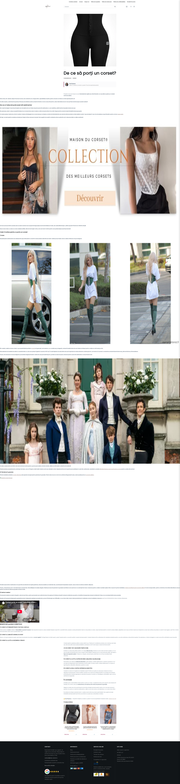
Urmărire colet (97, 752)
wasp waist (120, 114)
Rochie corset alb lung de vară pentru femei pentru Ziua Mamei (90, 727)
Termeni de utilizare (99, 754)
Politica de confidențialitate (119, 1)
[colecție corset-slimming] (90, 529)
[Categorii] (126, 7)
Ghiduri (74, 78)
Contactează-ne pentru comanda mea (54, 762)
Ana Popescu (72, 83)
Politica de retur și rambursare (78, 756)
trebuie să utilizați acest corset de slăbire (135, 587)
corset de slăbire (90, 474)
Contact (81, 1)
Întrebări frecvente (131, 1)
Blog (71, 750)
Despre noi (87, 1)
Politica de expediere (95, 1)
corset (33, 348)
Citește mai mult (112, 698)
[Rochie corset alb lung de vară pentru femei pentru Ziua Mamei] (90, 714)
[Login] (130, 6)
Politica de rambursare (107, 1)
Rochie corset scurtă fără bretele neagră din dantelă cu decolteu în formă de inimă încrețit (72, 728)
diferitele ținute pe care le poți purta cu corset (110, 469)
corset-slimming (17, 474)
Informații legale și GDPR (76, 763)
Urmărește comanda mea (51, 760)
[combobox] (89, 6)
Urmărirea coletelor (73, 1)
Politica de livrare (74, 752)
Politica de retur (98, 756)
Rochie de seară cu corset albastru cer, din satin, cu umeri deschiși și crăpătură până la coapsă (108, 728)
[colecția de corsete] (90, 172)
